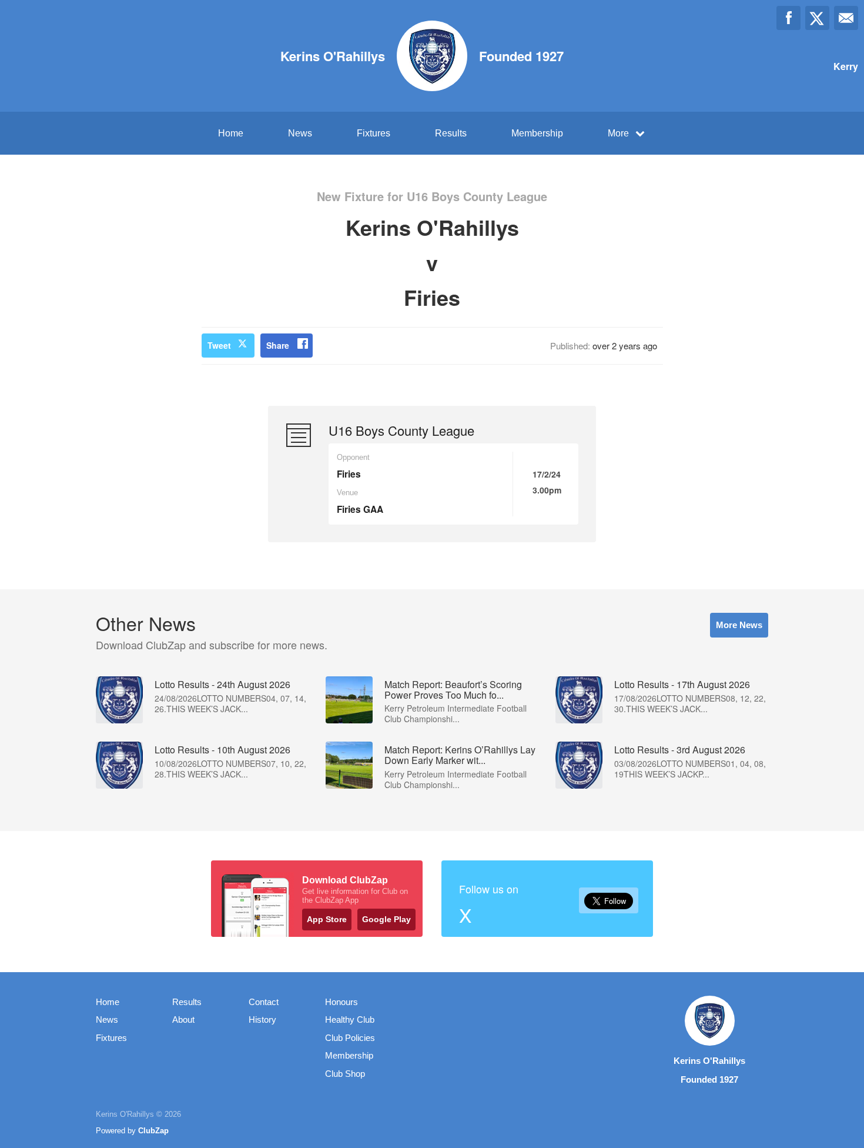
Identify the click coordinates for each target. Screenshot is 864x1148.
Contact (264, 1002)
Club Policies (350, 1038)
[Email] (846, 18)
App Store (327, 919)
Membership (537, 133)
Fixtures (373, 133)
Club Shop (345, 1074)
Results (451, 133)
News (300, 133)
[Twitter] (817, 18)
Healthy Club (349, 1019)
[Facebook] (788, 18)
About (183, 1019)
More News (739, 625)
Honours (341, 1002)
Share (277, 345)
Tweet (219, 345)
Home (230, 133)
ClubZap (153, 1130)
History (262, 1019)
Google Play (386, 919)
